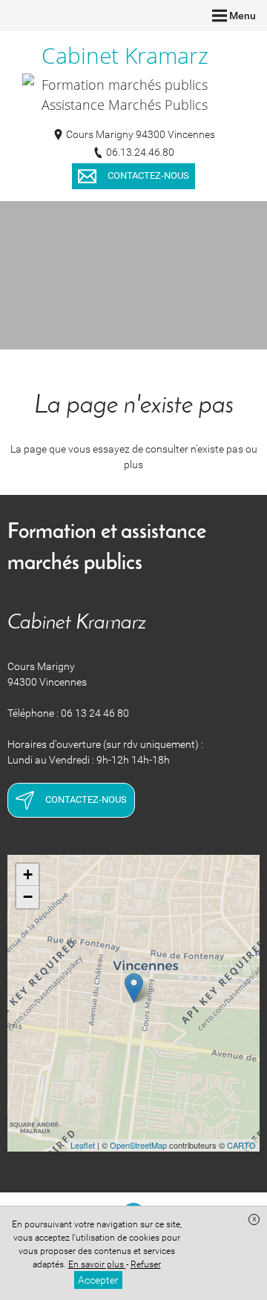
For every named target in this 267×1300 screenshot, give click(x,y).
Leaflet (82, 1145)
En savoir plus (97, 1264)
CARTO (241, 1145)
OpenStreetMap (138, 1145)
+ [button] (28, 874)
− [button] (28, 896)
